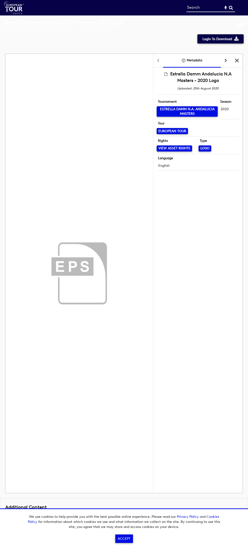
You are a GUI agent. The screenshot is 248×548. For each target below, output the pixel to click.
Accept (124, 539)
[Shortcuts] (241, 25)
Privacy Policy (188, 517)
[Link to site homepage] (14, 13)
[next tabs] (226, 60)
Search (231, 8)
